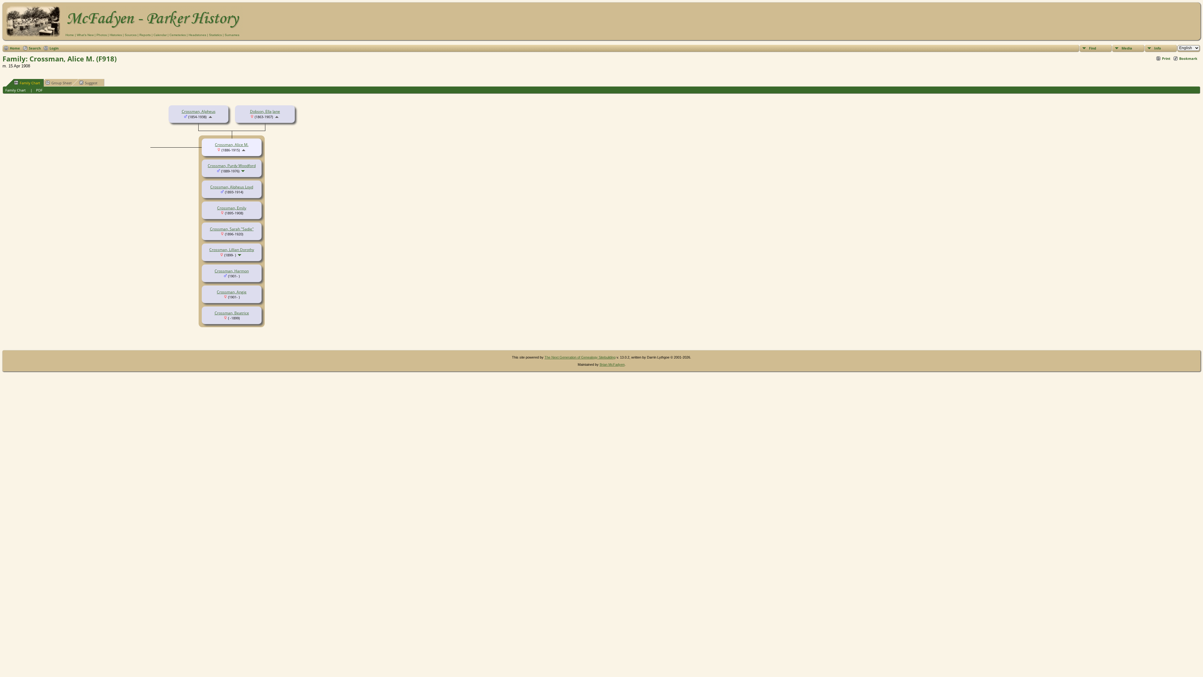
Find (1092, 48)
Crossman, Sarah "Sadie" (232, 229)
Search (35, 48)
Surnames (232, 35)
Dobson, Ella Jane (265, 111)
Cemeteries (177, 35)
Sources (131, 35)
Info (1157, 48)
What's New (85, 35)
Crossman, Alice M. (231, 144)
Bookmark (1188, 58)
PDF (39, 90)
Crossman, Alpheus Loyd (231, 187)
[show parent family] (210, 116)
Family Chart (30, 83)
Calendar (160, 35)
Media (1127, 48)
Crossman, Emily (231, 208)
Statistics (215, 35)
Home (69, 35)
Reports (145, 35)
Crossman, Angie (232, 292)
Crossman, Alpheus (199, 111)
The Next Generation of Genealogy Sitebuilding (580, 357)
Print (1166, 58)
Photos (101, 35)
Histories (116, 35)
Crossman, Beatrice (232, 313)
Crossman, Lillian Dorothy (231, 249)
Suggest (91, 83)
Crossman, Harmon (232, 271)
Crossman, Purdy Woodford (232, 165)
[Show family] (243, 171)
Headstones (197, 35)
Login (54, 48)
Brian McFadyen (612, 364)
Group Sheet (61, 83)
